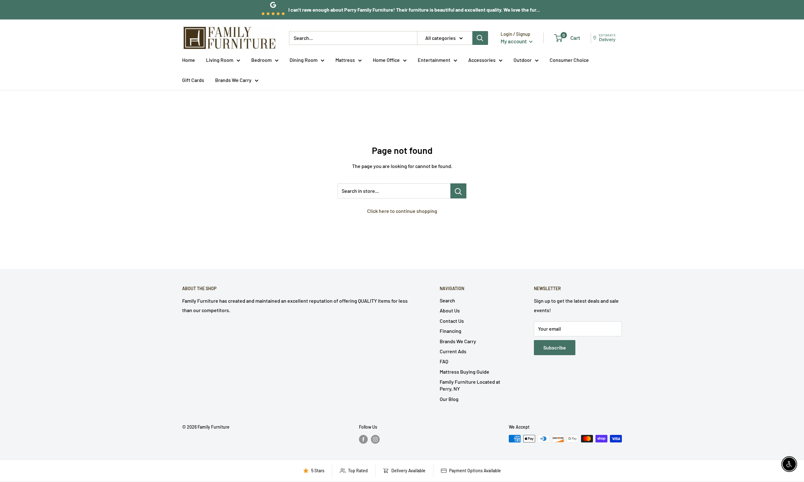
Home (188, 60)
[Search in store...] (458, 190)
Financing (450, 331)
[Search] (480, 38)
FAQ (444, 361)
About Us (450, 310)
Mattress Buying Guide (464, 372)
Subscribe (554, 347)
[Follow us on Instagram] (375, 439)
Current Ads (453, 351)
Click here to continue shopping (402, 211)
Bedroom (261, 60)
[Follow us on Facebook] (363, 439)
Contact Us (452, 321)
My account (514, 41)
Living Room (219, 60)
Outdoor (522, 60)
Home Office (386, 60)
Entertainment (434, 60)
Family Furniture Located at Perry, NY (470, 385)
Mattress (345, 60)
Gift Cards (193, 80)
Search (447, 300)
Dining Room (304, 60)
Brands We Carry (233, 80)
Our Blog (449, 399)
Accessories (482, 60)
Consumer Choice (569, 60)
